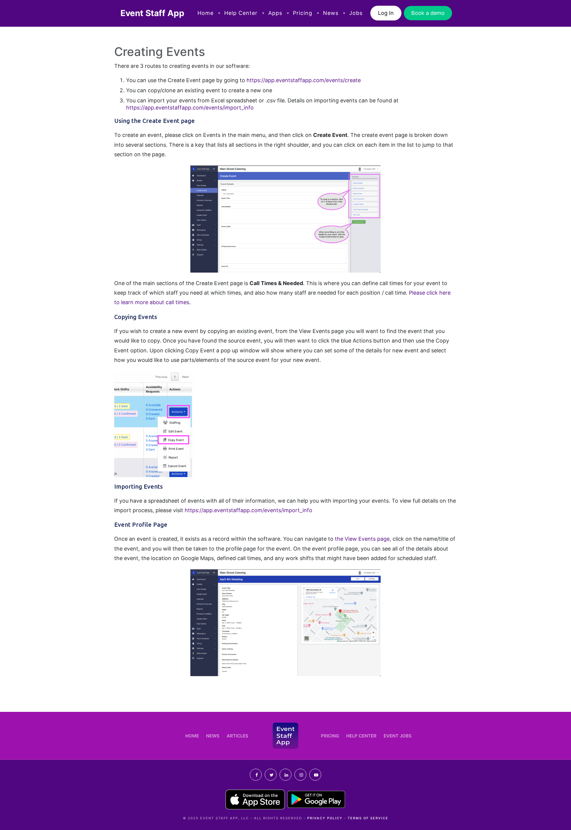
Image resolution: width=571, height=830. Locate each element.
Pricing (302, 13)
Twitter (271, 775)
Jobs (356, 13)
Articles (237, 736)
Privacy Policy (325, 818)
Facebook (256, 775)
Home (205, 13)
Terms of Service (368, 818)
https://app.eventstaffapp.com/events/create (304, 80)
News (330, 13)
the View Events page (362, 539)
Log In (386, 13)
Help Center (241, 13)
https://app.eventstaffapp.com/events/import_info (190, 107)
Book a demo (428, 13)
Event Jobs (398, 736)
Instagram (300, 775)
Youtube (315, 775)
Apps (275, 13)
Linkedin (285, 775)
